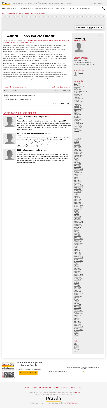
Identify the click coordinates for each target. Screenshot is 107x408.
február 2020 (77, 253)
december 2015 (78, 325)
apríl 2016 (77, 321)
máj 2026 (76, 143)
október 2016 (77, 312)
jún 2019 (76, 265)
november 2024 (78, 170)
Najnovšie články (12, 8)
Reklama (34, 387)
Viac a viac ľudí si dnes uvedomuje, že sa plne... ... (18, 99)
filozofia (76, 92)
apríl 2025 (77, 162)
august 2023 (77, 192)
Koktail (30, 3)
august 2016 (77, 315)
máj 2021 (76, 231)
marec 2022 (77, 217)
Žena (39, 3)
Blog (4, 8)
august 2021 (77, 227)
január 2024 (77, 184)
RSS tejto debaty (66, 104)
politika (76, 113)
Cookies (72, 387)
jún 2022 (76, 212)
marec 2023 (77, 199)
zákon (12, 42)
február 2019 (77, 271)
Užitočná (56, 3)
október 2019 (77, 259)
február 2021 (77, 236)
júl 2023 (76, 193)
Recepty (76, 347)
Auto (25, 3)
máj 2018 (76, 284)
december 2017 (78, 291)
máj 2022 (76, 214)
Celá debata (56, 104)
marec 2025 (77, 164)
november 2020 (78, 240)
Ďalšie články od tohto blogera (19, 112)
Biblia (35, 40)
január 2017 (77, 308)
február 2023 (77, 200)
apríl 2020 (77, 250)
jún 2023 (76, 195)
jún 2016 (76, 318)
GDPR (79, 387)
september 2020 (78, 243)
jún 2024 (76, 177)
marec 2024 (77, 181)
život (26, 42)
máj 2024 (76, 178)
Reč (60, 40)
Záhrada (50, 3)
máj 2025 (76, 161)
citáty (75, 88)
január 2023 (77, 202)
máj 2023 (76, 196)
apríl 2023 (77, 197)
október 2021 (77, 224)
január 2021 (77, 237)
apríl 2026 (77, 145)
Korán (75, 100)
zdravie (22, 42)
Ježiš (75, 97)
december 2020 (78, 239)
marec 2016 (77, 322)
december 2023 (78, 186)
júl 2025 (76, 158)
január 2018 (77, 290)
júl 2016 (76, 316)
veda (63, 40)
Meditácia (76, 106)
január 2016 (77, 324)
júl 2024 (76, 175)
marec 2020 (77, 252)
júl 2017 (76, 299)
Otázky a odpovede (45, 387)
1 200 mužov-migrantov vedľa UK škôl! (32, 150)
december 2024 (78, 168)
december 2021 (78, 221)
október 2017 (77, 294)
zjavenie (31, 42)
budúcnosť (44, 40)
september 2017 (78, 296)
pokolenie (77, 110)
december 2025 (78, 150)
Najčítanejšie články (26, 8)
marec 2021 (77, 234)
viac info (77, 392)
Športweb (20, 3)
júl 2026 (76, 140)
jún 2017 (76, 300)
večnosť (76, 119)
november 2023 (78, 187)
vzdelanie (6, 42)
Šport (75, 348)
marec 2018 (77, 287)
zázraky (16, 42)
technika (76, 117)
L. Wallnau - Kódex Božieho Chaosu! (34, 13)
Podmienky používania (60, 387)
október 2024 (77, 171)
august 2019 (77, 262)
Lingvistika (77, 104)
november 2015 (78, 327)
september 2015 (78, 330)
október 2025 (77, 153)
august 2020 (77, 244)
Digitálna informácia (79, 91)
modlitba (76, 107)
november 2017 (78, 293)
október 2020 (77, 242)
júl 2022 (76, 211)
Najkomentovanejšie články (44, 8)
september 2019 (78, 261)
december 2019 (78, 256)
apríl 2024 (77, 180)
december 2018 (78, 274)
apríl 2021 (77, 233)
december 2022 (78, 203)
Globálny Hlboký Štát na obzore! (60, 87)
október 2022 (77, 206)
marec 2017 (77, 305)
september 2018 (78, 278)
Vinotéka (76, 351)
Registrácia (93, 3)
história (51, 40)
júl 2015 (76, 333)
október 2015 (77, 328)
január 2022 (77, 220)
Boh (39, 40)
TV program (77, 350)
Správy (15, 3)
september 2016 (78, 314)
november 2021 (78, 222)
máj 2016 (76, 319)
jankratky (30, 40)
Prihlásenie (100, 3)
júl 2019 (76, 264)
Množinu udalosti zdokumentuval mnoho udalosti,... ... (19, 95)
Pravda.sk (77, 345)
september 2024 (78, 173)
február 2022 (77, 218)
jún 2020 (76, 247)
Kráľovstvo (77, 101)
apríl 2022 (77, 215)
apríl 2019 (77, 268)
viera (67, 40)
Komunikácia (77, 98)
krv (75, 103)
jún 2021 (76, 230)
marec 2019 (77, 269)
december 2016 (78, 309)
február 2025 (77, 165)
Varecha (44, 3)
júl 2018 (76, 281)
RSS (100, 35)
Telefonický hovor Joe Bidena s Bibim (15, 87)
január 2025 (77, 167)
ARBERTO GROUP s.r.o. (71, 403)
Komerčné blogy (72, 8)
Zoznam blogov (60, 8)
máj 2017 (76, 302)
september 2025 (78, 155)
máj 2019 (76, 267)
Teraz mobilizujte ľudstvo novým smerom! (33, 133)
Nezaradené (77, 109)
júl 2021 (76, 228)
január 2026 (77, 149)
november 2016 (78, 311)
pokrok (76, 112)
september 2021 (78, 225)
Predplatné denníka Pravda (28, 373)
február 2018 (77, 289)
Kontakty (26, 387)
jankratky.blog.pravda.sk (14, 13)
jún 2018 (76, 283)
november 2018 (78, 275)
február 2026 (77, 148)
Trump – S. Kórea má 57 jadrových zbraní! (33, 117)
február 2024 (77, 183)
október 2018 (77, 277)
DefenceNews (68, 3)
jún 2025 (76, 159)
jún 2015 (76, 334)
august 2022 (77, 209)
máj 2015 (76, 336)
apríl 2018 (77, 286)
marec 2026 (77, 146)
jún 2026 (76, 142)
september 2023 (78, 190)
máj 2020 (76, 249)
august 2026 (77, 139)
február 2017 (77, 306)
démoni (76, 90)
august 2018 (77, 280)
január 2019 (77, 272)
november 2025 (78, 152)
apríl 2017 (77, 303)
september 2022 (78, 208)
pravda (56, 40)
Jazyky (76, 95)
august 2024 (77, 174)
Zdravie (35, 3)
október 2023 (77, 189)
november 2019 (78, 258)
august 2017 (77, 297)
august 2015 (77, 331)
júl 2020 (76, 246)
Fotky (75, 344)
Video (61, 3)
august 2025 (77, 156)
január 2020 (77, 255)
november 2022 (78, 205)
